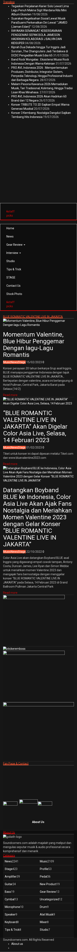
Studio (10, 261)
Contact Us (13, 285)
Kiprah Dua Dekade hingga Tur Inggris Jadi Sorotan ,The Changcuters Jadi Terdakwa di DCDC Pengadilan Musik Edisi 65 (39, 51)
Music (7, 362)
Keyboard (11, 922)
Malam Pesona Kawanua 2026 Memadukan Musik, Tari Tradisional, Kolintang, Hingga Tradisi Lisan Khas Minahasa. (42, 88)
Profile (44, 869)
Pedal (43, 876)
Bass (8, 891)
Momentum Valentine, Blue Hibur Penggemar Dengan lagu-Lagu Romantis (33, 344)
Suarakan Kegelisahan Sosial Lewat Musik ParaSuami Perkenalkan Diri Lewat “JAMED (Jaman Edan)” (39, 22)
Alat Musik (46, 914)
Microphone (12, 907)
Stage (22, 362)
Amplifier (11, 876)
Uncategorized (49, 899)
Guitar (9, 884)
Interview (12, 253)
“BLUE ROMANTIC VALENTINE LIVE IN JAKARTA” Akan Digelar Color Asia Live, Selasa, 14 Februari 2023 (35, 426)
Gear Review (14, 244)
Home (10, 228)
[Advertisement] (38, 163)
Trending (9, 2)
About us (17, 943)
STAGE (10, 277)
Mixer (43, 922)
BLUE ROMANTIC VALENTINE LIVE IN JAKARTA (33, 316)
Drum (43, 907)
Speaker (10, 914)
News (10, 236)
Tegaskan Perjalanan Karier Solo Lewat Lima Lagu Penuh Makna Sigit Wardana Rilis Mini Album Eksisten (40, 10)
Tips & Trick (13, 269)
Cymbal (10, 899)
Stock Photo (14, 294)
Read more (10, 395)
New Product (48, 884)
